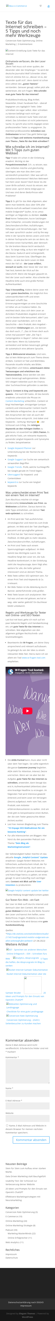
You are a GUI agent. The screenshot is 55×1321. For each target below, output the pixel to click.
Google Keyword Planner (20, 448)
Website (9, 1113)
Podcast (9, 1230)
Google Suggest (15, 459)
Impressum (11, 1254)
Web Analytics (12, 1242)
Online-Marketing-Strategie (19, 1225)
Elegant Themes (27, 1313)
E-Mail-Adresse (14, 1100)
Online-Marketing (14, 1221)
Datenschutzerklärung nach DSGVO (26, 1302)
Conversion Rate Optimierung (20, 40)
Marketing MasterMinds (19, 1233)
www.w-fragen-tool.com (33, 657)
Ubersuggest (14, 474)
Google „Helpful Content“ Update (31, 857)
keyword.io (13, 482)
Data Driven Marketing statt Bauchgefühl (26, 1176)
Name (9, 1088)
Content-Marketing (15, 401)
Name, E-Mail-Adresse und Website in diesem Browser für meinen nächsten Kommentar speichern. (26, 1129)
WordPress (27, 1317)
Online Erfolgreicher (18, 1237)
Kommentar (12, 1057)
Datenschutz (12, 1257)
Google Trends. (15, 467)
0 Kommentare (25, 44)
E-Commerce (12, 1216)
